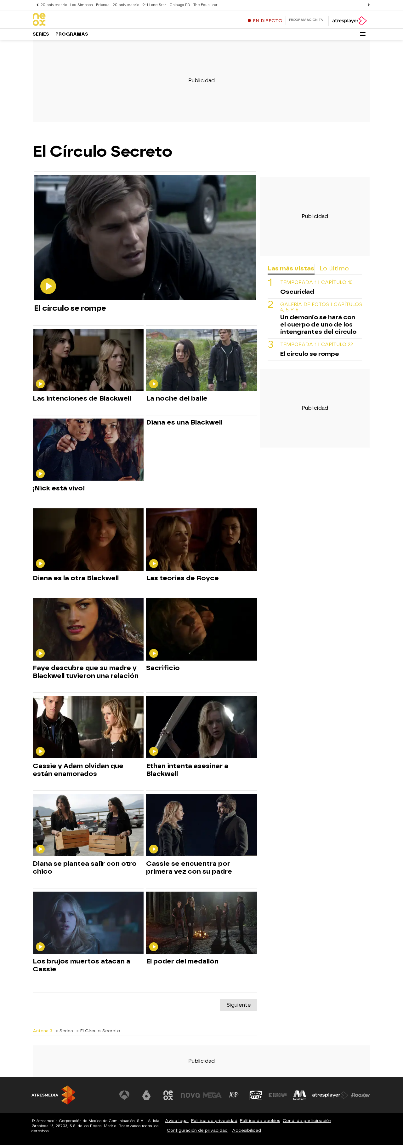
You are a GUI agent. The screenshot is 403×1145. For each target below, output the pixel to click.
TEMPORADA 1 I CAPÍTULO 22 (316, 344)
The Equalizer (205, 5)
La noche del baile (176, 398)
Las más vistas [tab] (291, 268)
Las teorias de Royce (182, 578)
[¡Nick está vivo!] (88, 450)
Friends (103, 5)
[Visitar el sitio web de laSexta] (146, 1095)
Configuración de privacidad (197, 1130)
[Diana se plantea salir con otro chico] (88, 825)
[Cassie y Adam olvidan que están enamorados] (88, 727)
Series (41, 34)
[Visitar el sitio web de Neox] (168, 1095)
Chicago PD (179, 5)
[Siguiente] (367, 5)
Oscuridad (297, 291)
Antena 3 (42, 1030)
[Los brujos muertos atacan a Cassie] (88, 923)
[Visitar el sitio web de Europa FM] (277, 1095)
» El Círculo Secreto (98, 1030)
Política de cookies (260, 1120)
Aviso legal (177, 1120)
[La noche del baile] (201, 360)
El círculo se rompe (70, 308)
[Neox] (72, 20)
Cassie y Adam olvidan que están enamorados (78, 770)
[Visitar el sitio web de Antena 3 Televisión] (124, 1095)
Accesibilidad (246, 1130)
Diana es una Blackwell (184, 422)
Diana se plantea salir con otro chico (85, 867)
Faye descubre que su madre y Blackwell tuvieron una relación (86, 671)
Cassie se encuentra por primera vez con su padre (189, 867)
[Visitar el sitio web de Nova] (190, 1095)
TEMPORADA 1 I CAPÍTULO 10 (316, 282)
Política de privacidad (214, 1120)
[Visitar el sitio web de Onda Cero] (256, 1095)
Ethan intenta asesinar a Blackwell (187, 770)
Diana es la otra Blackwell (76, 578)
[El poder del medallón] (201, 923)
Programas (71, 34)
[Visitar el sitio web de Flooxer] (360, 1095)
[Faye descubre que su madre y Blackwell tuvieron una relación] (88, 629)
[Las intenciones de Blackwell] (88, 360)
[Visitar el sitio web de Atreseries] (233, 1095)
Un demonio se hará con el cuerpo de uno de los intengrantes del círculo (318, 324)
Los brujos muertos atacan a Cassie (81, 965)
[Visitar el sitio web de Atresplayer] (330, 1095)
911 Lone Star (154, 5)
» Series (64, 1030)
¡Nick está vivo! (59, 488)
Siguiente (238, 1005)
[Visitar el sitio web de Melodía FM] (299, 1095)
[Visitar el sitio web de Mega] (212, 1095)
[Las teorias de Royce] (201, 539)
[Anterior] (36, 5)
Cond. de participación (307, 1120)
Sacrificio (163, 668)
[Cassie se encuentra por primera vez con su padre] (201, 825)
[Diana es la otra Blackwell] (88, 539)
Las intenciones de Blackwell (82, 398)
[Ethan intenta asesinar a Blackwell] (201, 727)
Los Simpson (81, 5)
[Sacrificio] (201, 629)
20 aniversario (54, 5)
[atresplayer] (349, 21)
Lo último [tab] (334, 268)
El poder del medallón (182, 961)
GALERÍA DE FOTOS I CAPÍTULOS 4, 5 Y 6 (321, 307)
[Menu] (362, 34)
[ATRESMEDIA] (53, 1095)
